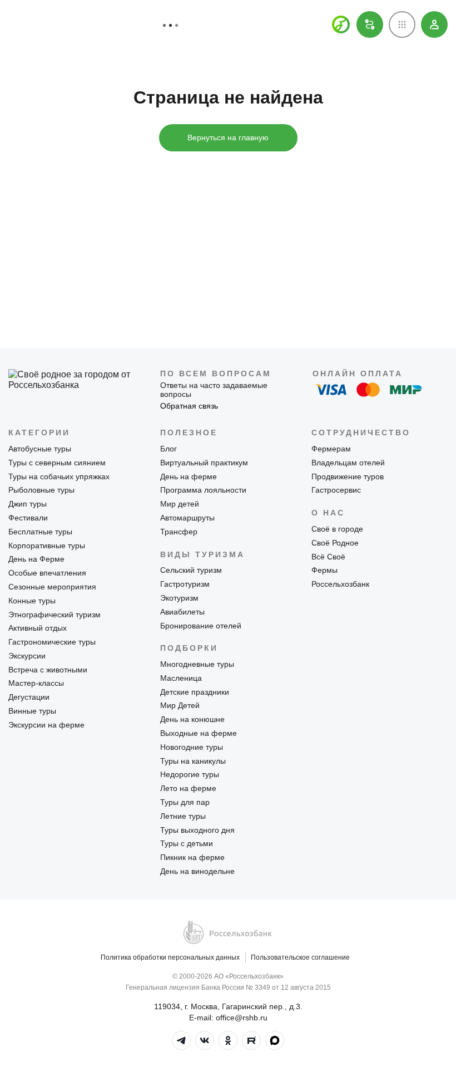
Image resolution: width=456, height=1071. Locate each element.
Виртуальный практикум (204, 462)
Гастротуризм (185, 583)
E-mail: (228, 1017)
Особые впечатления (47, 572)
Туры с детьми (186, 843)
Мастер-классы (36, 683)
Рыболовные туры (41, 489)
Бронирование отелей (200, 625)
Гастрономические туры (52, 641)
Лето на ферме (188, 788)
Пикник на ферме (192, 857)
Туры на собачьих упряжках (59, 476)
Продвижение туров (347, 476)
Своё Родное (335, 542)
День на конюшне (192, 719)
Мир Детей (180, 705)
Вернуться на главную (228, 137)
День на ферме (188, 476)
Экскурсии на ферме (46, 724)
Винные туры (32, 710)
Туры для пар (185, 802)
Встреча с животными (47, 669)
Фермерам (331, 448)
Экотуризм (179, 597)
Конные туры (32, 600)
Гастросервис (336, 489)
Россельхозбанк (340, 583)
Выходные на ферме (198, 733)
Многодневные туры (197, 664)
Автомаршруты (187, 517)
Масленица (181, 678)
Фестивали (28, 517)
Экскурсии (27, 655)
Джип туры (27, 503)
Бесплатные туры (40, 531)
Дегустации (28, 696)
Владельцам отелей (348, 462)
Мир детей (179, 503)
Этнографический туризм (54, 614)
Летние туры (183, 816)
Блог (168, 448)
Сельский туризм (191, 570)
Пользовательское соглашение (300, 957)
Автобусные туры (39, 448)
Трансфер (178, 531)
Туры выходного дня (197, 830)
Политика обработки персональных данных (170, 957)
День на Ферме (36, 558)
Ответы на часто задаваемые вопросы (213, 390)
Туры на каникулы (193, 760)
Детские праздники (194, 691)
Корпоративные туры (46, 545)
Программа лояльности (203, 489)
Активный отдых (37, 627)
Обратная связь (189, 405)
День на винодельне (197, 871)
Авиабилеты (182, 611)
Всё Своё (328, 556)
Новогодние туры (191, 747)
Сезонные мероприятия (52, 586)
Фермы (324, 570)
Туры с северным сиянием (57, 462)
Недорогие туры (189, 774)
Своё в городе (337, 528)
